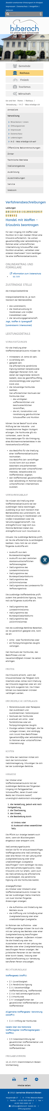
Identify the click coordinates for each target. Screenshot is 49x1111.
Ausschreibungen (16, 178)
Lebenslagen (16, 138)
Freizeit (24, 80)
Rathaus (24, 73)
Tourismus (24, 86)
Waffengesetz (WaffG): (16, 975)
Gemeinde (24, 66)
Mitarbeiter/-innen (19, 122)
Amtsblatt (13, 110)
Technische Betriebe (18, 160)
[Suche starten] (40, 14)
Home (20, 101)
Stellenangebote (16, 166)
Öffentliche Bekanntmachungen (24, 148)
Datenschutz (22, 6)
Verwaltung (13, 116)
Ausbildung (13, 172)
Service (11, 184)
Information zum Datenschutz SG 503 (27, 275)
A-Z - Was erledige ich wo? (23, 142)
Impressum (10, 6)
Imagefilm (34, 6)
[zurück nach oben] (36, 1080)
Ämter (11, 154)
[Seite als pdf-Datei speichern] (14, 1080)
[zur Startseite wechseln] (25, 33)
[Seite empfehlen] (25, 1080)
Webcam (9, 10)
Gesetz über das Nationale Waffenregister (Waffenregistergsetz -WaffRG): (24, 1030)
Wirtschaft (24, 93)
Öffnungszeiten (18, 126)
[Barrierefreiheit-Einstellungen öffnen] (45, 560)
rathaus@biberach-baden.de (23, 1106)
